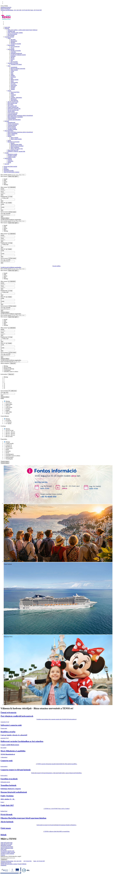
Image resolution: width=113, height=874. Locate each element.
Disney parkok (11, 135)
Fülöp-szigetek (14, 70)
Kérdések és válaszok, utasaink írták (16, 151)
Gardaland (13, 94)
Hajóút (5, 167)
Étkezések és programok (13, 141)
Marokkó (13, 42)
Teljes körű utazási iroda (6, 842)
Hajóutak (6, 121)
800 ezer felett (8, 436)
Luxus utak (7, 27)
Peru (12, 60)
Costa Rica (13, 52)
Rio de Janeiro (14, 61)
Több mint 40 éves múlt (6, 844)
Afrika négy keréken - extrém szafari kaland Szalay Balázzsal (22, 30)
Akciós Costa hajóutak (13, 123)
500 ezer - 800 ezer (10, 435)
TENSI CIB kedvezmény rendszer (9, 864)
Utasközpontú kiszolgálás (7, 846)
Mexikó (12, 57)
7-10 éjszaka (8, 422)
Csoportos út (8, 445)
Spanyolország (14, 100)
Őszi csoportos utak (12, 103)
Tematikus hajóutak (12, 129)
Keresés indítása (5, 218)
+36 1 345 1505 (17, 10)
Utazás (9, 140)
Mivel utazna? (4, 176)
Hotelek (9, 136)
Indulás (2, 188)
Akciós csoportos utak (13, 101)
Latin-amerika (11, 49)
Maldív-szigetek (14, 79)
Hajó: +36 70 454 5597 (36, 10)
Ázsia (9, 65)
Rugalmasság (4, 196)
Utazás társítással (12, 118)
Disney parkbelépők (12, 133)
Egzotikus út (8, 446)
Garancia (3, 855)
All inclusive (8, 402)
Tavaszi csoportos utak (13, 110)
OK (2, 195)
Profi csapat (3, 849)
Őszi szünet (10, 104)
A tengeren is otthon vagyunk (8, 852)
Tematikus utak (11, 31)
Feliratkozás (4, 859)
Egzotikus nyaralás (12, 155)
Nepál (12, 81)
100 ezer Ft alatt (9, 430)
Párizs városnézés (15, 147)
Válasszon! (12, 363)
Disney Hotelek (14, 137)
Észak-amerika (11, 45)
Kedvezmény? (4, 374)
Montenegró (14, 99)
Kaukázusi (13, 76)
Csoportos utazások (9, 36)
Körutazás (6, 169)
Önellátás (7, 409)
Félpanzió (7, 406)
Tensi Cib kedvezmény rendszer (11, 172)
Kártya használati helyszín (7, 361)
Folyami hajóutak (12, 128)
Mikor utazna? (4, 187)
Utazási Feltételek (22, 864)
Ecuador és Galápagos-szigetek (18, 54)
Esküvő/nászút (8, 158)
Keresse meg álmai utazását (10, 166)
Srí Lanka (13, 83)
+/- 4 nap (10, 196)
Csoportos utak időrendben (14, 119)
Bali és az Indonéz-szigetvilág (18, 68)
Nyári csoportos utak (13, 112)
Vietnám (13, 89)
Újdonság (6, 28)
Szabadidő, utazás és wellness (12, 455)
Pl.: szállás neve (12, 390)
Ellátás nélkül (8, 404)
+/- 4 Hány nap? (5, 198)
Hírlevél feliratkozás (5, 8)
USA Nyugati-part (15, 46)
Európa (9, 90)
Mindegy (7, 401)
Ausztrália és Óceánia (13, 63)
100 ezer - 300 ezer (10, 432)
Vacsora (7, 413)
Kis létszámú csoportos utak (7, 851)
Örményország (14, 82)
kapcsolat (6, 164)
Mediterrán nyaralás (12, 154)
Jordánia (13, 75)
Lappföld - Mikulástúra (16, 97)
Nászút (9, 162)
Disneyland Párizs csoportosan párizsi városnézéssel (20, 115)
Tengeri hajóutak (12, 126)
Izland (12, 93)
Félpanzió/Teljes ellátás (16, 144)
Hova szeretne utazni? (6, 174)
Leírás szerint (8, 407)
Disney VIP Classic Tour (17, 148)
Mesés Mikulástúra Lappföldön (15, 117)
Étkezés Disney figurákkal (17, 146)
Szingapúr (13, 86)
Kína (12, 78)
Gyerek (2, 207)
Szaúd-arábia (14, 85)
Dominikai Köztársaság (16, 53)
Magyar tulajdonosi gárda (7, 848)
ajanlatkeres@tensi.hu (6, 7)
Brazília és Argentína (16, 50)
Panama (12, 59)
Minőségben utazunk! (6, 845)
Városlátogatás (9, 458)
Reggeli (12, 143)
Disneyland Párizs (15, 92)
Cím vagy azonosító (5, 213)
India (12, 72)
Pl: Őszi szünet (12, 212)
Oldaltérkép (3, 865)
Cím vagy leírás (4, 392)
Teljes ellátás (8, 412)
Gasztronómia (8, 448)
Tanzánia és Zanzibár (16, 43)
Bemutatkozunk (11, 122)
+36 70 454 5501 (26, 10)
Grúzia (12, 71)
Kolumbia (13, 56)
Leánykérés (10, 161)
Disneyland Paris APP (13, 150)
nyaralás (6, 152)
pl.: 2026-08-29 (12, 187)
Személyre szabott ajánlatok (7, 853)
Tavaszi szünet (11, 111)
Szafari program (9, 457)
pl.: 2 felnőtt (8, 202)
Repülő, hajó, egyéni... (13, 176)
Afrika (9, 38)
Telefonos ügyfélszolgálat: (7, 10)
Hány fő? (3, 202)
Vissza (2, 191)
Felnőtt (2, 204)
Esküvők (10, 159)
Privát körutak (11, 35)
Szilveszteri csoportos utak (14, 108)
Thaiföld (13, 88)
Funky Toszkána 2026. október (15, 32)
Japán (12, 74)
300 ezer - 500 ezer (10, 433)
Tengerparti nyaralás (9, 170)
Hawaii (12, 47)
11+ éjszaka (8, 423)
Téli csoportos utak (12, 105)
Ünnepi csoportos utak (13, 107)
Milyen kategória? (5, 363)
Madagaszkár (14, 41)
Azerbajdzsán (14, 67)
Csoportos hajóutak (12, 114)
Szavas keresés (4, 212)
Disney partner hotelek (16, 139)
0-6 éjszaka (8, 420)
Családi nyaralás (11, 157)
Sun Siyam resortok (12, 34)
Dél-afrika (13, 39)
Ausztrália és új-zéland (16, 64)
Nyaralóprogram (9, 454)
